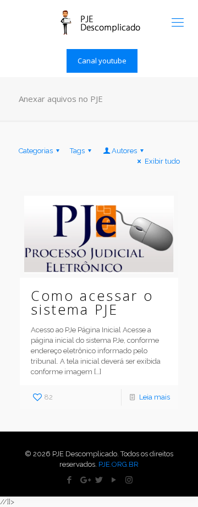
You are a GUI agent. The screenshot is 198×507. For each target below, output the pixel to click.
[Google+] (84, 480)
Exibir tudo (162, 161)
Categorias (36, 151)
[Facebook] (69, 480)
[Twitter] (99, 480)
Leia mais (154, 397)
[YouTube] (114, 480)
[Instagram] (129, 480)
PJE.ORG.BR (118, 464)
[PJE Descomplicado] (99, 22)
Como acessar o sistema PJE (92, 302)
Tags (77, 151)
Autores (124, 151)
